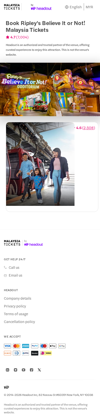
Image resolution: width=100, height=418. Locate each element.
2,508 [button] (88, 127)
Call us (14, 267)
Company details (17, 298)
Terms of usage (16, 313)
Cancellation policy (19, 321)
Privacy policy (15, 306)
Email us (15, 275)
